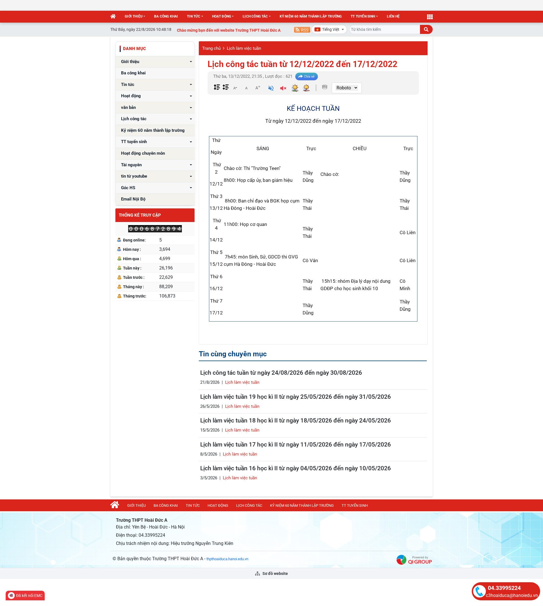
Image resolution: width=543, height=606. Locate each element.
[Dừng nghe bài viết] (283, 88)
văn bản (128, 107)
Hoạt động (221, 16)
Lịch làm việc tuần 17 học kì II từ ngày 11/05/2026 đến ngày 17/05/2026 (295, 444)
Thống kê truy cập (140, 215)
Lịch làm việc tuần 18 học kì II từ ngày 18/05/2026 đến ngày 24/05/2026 (295, 420)
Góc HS (128, 188)
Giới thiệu (134, 16)
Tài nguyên (131, 165)
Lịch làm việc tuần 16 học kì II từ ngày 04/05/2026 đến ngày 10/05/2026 (295, 468)
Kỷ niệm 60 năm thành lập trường (311, 16)
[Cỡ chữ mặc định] (246, 87)
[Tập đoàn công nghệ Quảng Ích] (414, 559)
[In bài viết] (324, 87)
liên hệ (393, 16)
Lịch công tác (255, 16)
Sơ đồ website (275, 573)
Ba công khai (166, 16)
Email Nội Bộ (133, 199)
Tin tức (193, 16)
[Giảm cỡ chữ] (235, 87)
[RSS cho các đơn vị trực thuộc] (302, 29)
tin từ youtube (134, 176)
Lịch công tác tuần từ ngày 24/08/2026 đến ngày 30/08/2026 (281, 372)
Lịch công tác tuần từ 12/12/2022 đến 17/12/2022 (302, 64)
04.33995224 (504, 588)
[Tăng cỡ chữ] (257, 87)
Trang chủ (211, 48)
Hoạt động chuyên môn (143, 153)
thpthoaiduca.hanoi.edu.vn (227, 559)
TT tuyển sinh (363, 16)
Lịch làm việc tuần (244, 48)
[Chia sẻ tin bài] (306, 76)
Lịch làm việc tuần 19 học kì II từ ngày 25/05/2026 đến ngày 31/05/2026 (295, 396)
